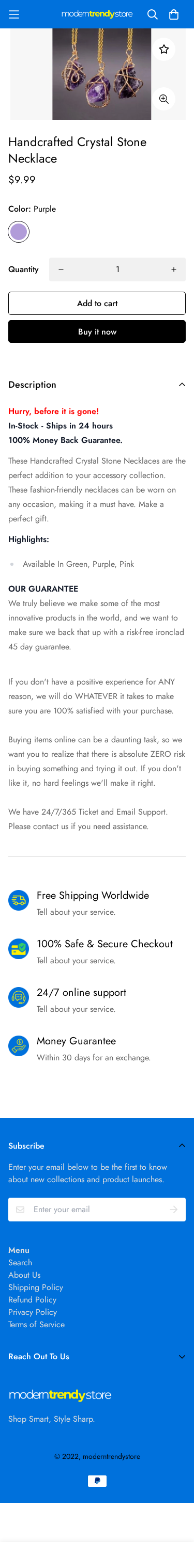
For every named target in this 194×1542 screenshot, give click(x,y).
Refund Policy (32, 1300)
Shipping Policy (35, 1287)
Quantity (23, 269)
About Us (24, 1275)
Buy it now (97, 332)
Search (20, 1262)
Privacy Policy (32, 1312)
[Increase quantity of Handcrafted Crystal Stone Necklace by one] (174, 269)
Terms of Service (36, 1324)
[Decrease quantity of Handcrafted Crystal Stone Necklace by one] (61, 269)
